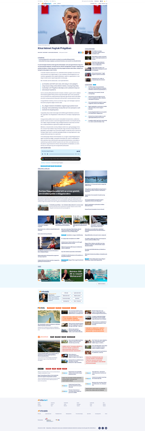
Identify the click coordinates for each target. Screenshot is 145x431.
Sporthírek (89, 413)
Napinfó (78, 405)
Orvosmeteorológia (79, 413)
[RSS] (99, 428)
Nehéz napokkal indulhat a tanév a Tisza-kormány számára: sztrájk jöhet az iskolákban (72, 319)
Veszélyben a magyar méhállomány (75, 235)
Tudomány (53, 402)
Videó (91, 405)
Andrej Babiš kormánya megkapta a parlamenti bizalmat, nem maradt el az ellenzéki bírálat (60, 61)
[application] (60, 154)
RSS (88, 428)
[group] (47, 154)
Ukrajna (59, 3)
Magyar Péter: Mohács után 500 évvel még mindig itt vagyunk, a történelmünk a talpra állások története (95, 244)
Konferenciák (66, 307)
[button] (42, 154)
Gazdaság (39, 405)
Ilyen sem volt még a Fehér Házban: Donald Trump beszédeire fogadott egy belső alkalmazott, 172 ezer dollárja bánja (71, 230)
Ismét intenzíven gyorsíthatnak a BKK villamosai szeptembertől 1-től (80, 225)
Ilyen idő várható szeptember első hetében (71, 251)
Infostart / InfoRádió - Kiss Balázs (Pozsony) (48, 52)
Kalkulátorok (71, 336)
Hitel (52, 336)
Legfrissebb (92, 402)
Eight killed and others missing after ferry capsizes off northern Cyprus (71, 379)
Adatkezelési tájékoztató (67, 428)
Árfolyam (58, 307)
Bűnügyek (78, 404)
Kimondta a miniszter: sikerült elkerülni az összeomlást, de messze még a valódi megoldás (95, 330)
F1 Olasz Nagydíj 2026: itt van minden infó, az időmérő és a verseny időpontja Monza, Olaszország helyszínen (48, 355)
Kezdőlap (43, 162)
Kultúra (52, 404)
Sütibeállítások (92, 428)
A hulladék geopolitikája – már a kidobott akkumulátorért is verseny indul (66, 205)
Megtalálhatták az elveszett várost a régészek (95, 235)
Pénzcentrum (51, 307)
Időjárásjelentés (68, 413)
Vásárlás (57, 336)
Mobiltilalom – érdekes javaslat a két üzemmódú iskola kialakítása (63, 225)
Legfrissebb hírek (48, 413)
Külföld (39, 404)
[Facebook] (103, 428)
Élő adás (39, 413)
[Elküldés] (83, 52)
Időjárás (104, 405)
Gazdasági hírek (98, 413)
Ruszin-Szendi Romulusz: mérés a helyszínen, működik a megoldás (45, 225)
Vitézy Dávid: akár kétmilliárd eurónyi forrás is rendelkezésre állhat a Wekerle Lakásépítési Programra (95, 190)
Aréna (106, 413)
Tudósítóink (48, 162)
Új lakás (73, 307)
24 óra (55, 3)
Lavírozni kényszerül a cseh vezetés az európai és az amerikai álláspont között (57, 59)
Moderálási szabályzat (77, 428)
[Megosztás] (79, 151)
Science (64, 368)
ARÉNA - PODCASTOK (102, 3)
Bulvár (78, 402)
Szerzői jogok (84, 428)
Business (48, 368)
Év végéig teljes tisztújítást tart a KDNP (70, 238)
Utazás (63, 336)
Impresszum (60, 428)
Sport (54, 368)
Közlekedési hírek (58, 413)
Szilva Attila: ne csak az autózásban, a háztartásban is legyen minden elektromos (97, 225)
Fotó (104, 402)
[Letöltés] (77, 151)
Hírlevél (104, 404)
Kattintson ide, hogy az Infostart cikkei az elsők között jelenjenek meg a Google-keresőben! (62, 158)
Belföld (39, 402)
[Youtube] (106, 428)
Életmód (65, 405)
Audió (91, 404)
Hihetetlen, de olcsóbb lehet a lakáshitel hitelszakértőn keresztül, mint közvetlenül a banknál (95, 230)
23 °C (106, 1)
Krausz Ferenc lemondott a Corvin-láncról (94, 209)
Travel (59, 368)
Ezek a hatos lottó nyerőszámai (45, 233)
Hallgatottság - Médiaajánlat (51, 428)
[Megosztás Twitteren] (81, 52)
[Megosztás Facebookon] (79, 52)
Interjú (65, 404)
